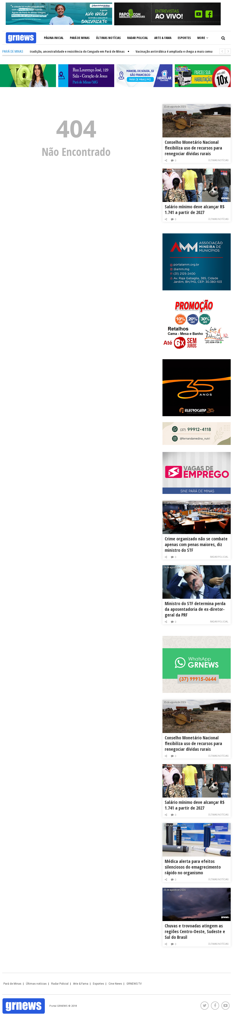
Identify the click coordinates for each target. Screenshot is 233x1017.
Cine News (115, 983)
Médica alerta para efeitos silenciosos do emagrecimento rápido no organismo (193, 867)
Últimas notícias (108, 38)
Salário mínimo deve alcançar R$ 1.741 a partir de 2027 (195, 209)
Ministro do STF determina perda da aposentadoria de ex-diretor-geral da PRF (195, 609)
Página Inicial (53, 38)
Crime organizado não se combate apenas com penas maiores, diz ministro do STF (196, 544)
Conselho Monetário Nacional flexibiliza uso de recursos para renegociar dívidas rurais (193, 148)
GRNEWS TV (134, 983)
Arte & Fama (162, 38)
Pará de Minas (80, 38)
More (201, 38)
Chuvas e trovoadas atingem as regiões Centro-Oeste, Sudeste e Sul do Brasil (195, 931)
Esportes (184, 38)
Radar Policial (137, 38)
